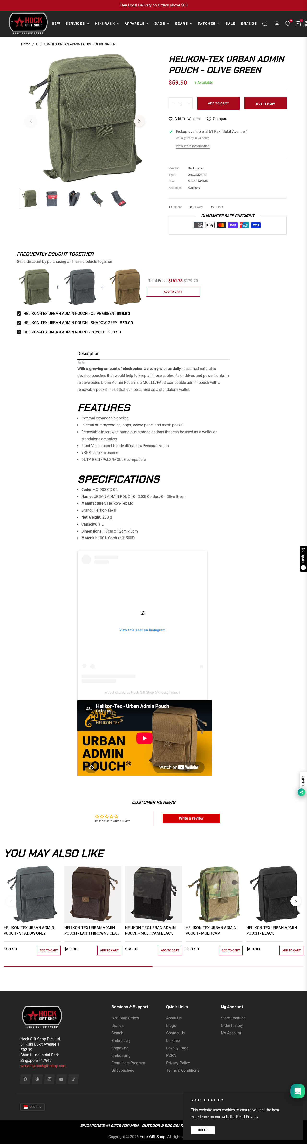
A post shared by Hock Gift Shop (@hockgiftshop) (142, 692)
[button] (266, 24)
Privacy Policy (178, 1063)
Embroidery (121, 1040)
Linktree (173, 1040)
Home (25, 44)
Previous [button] (31, 121)
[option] (85, 118)
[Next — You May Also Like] (295, 901)
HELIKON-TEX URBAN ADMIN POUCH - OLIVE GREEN (69, 313)
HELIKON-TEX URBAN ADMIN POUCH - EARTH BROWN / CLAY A (91, 931)
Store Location (233, 1018)
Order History (232, 1025)
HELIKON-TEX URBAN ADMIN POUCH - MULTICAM (211, 930)
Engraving (120, 1048)
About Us (174, 1018)
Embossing (121, 1055)
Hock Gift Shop (152, 1136)
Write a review (191, 818)
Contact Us (175, 1033)
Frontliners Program (128, 1063)
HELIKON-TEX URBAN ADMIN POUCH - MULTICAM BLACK (150, 930)
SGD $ (33, 1106)
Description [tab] (88, 353)
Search (117, 1033)
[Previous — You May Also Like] (11, 901)
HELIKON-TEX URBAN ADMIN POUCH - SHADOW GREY (70, 323)
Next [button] (139, 121)
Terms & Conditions (182, 1070)
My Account (231, 1033)
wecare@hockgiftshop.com (43, 1066)
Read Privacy (247, 1116)
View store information (193, 146)
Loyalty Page (177, 1048)
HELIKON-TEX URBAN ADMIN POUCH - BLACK (271, 930)
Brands (118, 1025)
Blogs (171, 1025)
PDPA (171, 1055)
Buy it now (265, 104)
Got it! (202, 1130)
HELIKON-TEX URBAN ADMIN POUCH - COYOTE (64, 332)
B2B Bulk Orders (125, 1018)
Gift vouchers (123, 1070)
